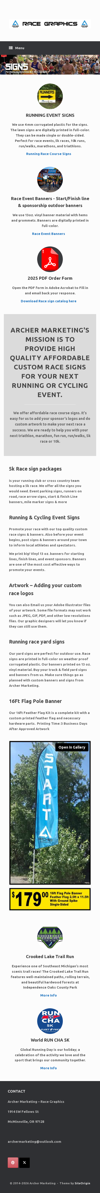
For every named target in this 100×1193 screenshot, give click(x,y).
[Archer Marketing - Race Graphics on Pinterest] (13, 1162)
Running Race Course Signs (49, 153)
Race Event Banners (49, 233)
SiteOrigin (82, 1183)
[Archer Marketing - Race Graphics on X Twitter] (24, 1162)
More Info (49, 995)
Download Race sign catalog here (49, 301)
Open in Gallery (71, 747)
